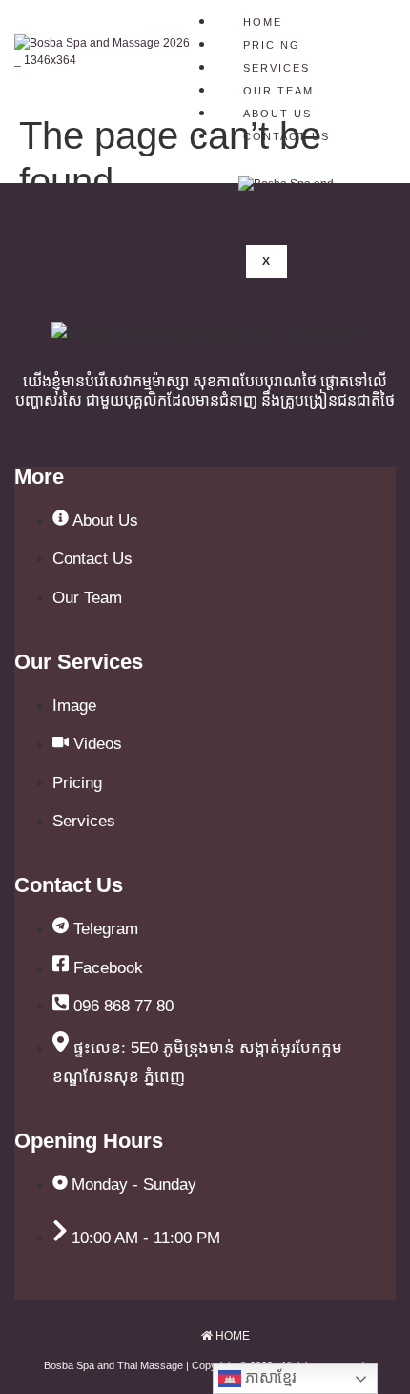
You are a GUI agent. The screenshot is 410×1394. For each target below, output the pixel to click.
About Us (277, 113)
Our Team (278, 90)
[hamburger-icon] (372, 19)
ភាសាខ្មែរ (269, 1377)
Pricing (271, 45)
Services (276, 67)
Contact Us (286, 136)
